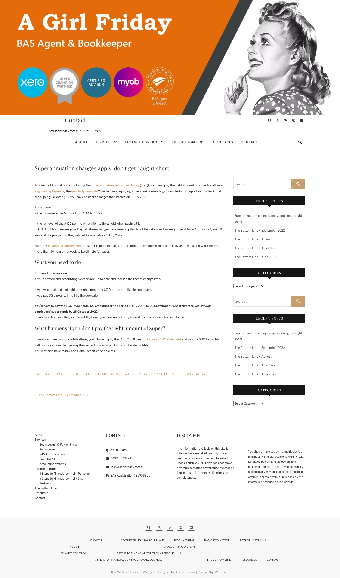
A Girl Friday (118, 450)
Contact (249, 142)
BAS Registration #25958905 (130, 475)
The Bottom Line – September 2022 (62, 395)
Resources (222, 142)
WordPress (222, 572)
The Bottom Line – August (253, 239)
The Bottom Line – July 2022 (255, 248)
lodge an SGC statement (164, 339)
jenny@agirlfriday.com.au (127, 467)
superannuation (191, 374)
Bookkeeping (47, 449)
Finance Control (142, 142)
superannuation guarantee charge (115, 185)
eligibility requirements (65, 246)
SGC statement (162, 374)
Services (104, 142)
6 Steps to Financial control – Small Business (62, 481)
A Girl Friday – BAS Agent (66, 139)
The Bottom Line (188, 142)
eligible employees (48, 191)
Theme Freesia (185, 572)
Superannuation (106, 374)
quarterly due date (84, 191)
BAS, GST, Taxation (52, 454)
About (81, 142)
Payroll (62, 374)
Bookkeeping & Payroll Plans (58, 444)
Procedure (80, 374)
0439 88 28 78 (120, 458)
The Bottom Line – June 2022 (255, 257)
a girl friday (136, 374)
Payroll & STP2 (49, 459)
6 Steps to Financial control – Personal (64, 473)
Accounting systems (52, 464)
